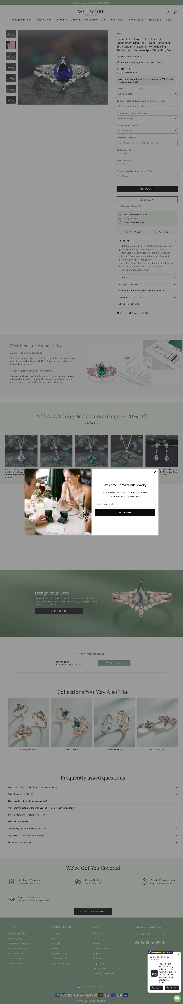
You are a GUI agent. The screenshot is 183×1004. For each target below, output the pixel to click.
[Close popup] (178, 954)
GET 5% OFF (125, 512)
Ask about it (171, 988)
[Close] (155, 472)
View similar (156, 988)
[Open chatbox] (177, 998)
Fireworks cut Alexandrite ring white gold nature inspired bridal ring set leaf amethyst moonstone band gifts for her (167, 972)
